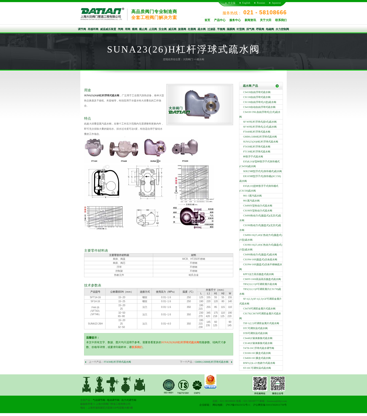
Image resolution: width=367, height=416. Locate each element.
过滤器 (211, 29)
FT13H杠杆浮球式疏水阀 (256, 151)
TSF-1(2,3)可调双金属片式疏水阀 (261, 323)
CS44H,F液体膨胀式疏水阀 (257, 338)
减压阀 (172, 29)
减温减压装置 (108, 29)
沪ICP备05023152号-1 (238, 404)
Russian (261, 2)
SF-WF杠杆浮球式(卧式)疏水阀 (260, 121)
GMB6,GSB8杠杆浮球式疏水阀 (211, 361)
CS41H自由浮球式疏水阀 (256, 92)
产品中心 (220, 20)
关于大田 (265, 20)
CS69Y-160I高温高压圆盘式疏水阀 (262, 279)
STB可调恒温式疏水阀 (255, 333)
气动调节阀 (99, 400)
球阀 (127, 29)
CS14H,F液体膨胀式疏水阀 (257, 343)
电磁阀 (270, 29)
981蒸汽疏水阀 (251, 200)
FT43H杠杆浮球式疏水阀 (117, 361)
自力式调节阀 (128, 400)
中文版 (231, 3)
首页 (207, 20)
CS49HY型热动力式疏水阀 (257, 205)
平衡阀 (221, 29)
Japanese (276, 2)
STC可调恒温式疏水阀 (255, 328)
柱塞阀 (192, 29)
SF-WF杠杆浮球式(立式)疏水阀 (260, 126)
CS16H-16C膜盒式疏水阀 (257, 353)
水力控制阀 (282, 29)
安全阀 (163, 29)
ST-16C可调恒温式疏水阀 (257, 368)
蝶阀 (134, 29)
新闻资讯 (250, 20)
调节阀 (82, 29)
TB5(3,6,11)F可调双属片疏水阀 (260, 284)
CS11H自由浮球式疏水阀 (256, 97)
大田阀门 (188, 59)
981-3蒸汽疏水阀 (252, 195)
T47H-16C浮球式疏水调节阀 (258, 348)
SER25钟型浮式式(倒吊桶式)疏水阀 (262, 171)
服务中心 (235, 20)
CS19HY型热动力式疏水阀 (257, 210)
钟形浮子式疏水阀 (253, 156)
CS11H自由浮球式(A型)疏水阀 (259, 102)
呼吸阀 (260, 29)
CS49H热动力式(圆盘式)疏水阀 (260, 254)
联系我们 (281, 20)
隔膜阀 (231, 29)
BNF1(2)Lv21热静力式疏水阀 (259, 363)
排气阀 (250, 29)
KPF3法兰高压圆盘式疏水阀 (258, 274)
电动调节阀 (113, 400)
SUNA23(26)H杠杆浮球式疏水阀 (101, 95)
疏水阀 (202, 29)
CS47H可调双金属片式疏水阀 (259, 308)
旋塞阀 (182, 29)
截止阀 (143, 29)
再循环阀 (93, 29)
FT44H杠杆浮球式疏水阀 (256, 131)
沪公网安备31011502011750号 (270, 404)
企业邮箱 (204, 404)
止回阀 (153, 29)
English (246, 2)
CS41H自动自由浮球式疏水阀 (259, 107)
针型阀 (241, 29)
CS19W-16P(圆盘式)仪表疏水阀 (260, 259)
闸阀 (120, 29)
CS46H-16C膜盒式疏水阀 (257, 358)
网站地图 (217, 404)
